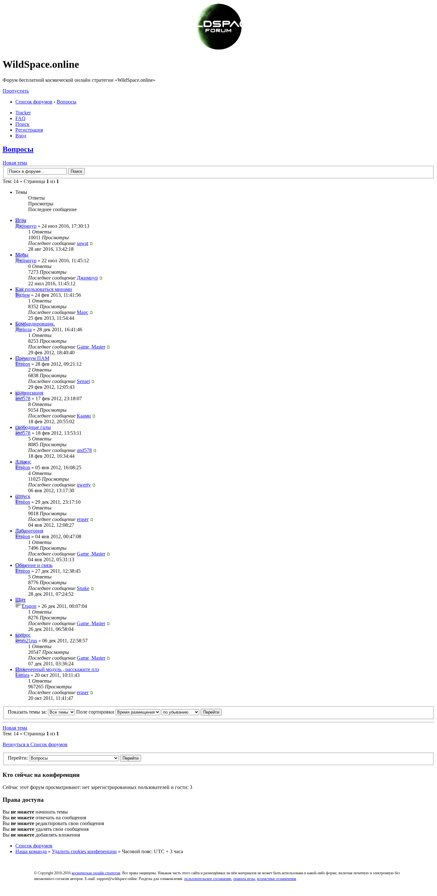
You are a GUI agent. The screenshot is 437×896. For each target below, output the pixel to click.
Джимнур (25, 226)
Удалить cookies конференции (84, 851)
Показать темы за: (28, 712)
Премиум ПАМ (32, 358)
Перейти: (18, 758)
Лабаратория (29, 530)
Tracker (23, 112)
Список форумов (33, 101)
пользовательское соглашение (207, 879)
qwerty (84, 484)
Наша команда (31, 851)
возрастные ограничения (276, 879)
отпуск (22, 496)
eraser (83, 519)
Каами (84, 415)
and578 (22, 398)
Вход (20, 135)
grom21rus (26, 640)
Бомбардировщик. (35, 323)
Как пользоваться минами (43, 289)
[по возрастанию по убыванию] (192, 712)
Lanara (22, 675)
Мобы (21, 254)
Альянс (23, 461)
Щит (20, 599)
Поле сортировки (95, 712)
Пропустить (16, 91)
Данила (23, 329)
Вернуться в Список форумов (35, 744)
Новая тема (15, 162)
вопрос (23, 635)
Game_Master (91, 346)
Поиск (22, 124)
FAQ (20, 118)
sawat (82, 243)
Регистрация (29, 130)
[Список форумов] (218, 48)
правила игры (244, 879)
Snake (83, 588)
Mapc (82, 312)
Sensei (83, 381)
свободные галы (33, 427)
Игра (20, 220)
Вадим (22, 295)
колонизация (29, 392)
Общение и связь (33, 565)
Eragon (22, 364)
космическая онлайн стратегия (96, 873)
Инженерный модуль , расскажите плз (57, 669)
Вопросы (66, 101)
